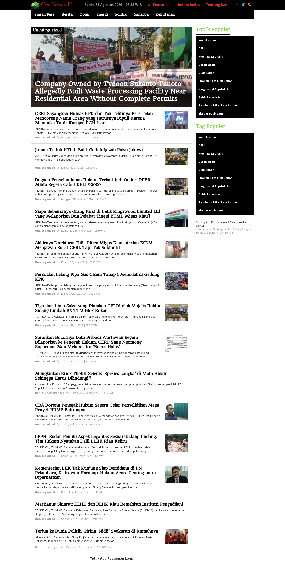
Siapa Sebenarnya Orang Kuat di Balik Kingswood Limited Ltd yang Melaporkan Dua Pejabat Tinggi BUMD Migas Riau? (97, 213)
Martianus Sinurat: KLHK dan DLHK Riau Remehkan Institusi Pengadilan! (109, 504)
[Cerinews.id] (53, 5)
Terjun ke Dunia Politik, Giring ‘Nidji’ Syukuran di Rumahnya (96, 531)
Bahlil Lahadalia (210, 97)
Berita (39, 392)
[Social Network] (243, 5)
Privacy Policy (241, 229)
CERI (202, 48)
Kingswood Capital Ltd (214, 89)
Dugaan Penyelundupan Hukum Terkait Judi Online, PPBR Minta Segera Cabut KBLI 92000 (92, 182)
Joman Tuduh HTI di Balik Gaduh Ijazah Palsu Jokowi (89, 149)
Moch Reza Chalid (211, 56)
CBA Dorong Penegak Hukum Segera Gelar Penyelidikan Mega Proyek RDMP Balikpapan (97, 407)
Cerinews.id (207, 64)
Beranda (203, 229)
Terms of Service (206, 232)
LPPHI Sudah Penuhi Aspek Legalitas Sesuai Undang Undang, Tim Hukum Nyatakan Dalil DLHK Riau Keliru (96, 439)
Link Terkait (226, 232)
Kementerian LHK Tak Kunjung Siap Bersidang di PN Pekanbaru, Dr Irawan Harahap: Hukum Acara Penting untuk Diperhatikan (96, 473)
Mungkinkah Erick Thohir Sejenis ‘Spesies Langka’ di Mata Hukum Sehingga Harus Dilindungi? (102, 376)
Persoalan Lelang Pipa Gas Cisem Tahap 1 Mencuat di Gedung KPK (97, 276)
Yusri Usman (207, 40)
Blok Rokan (206, 73)
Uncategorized (45, 137)
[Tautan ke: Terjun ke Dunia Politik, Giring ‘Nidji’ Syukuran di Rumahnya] (176, 536)
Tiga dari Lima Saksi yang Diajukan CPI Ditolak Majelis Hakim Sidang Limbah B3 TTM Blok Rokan (97, 308)
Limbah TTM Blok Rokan (215, 81)
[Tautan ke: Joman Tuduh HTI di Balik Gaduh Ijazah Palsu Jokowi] (176, 156)
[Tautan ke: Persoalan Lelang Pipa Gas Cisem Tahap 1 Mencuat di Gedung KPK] (176, 280)
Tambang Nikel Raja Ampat (218, 105)
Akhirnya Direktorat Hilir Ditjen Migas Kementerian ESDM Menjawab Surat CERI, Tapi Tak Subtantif (94, 245)
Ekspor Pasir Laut (211, 113)
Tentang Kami (221, 229)
